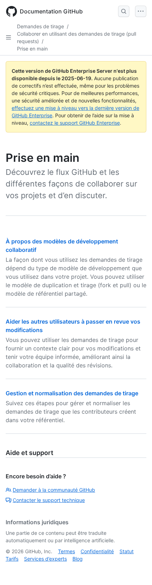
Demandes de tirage (40, 26)
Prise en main (32, 49)
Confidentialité (97, 551)
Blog (77, 559)
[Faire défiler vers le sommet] (136, 569)
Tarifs (12, 559)
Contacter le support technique (49, 500)
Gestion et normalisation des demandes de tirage (72, 393)
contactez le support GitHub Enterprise (75, 123)
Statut (126, 551)
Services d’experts (45, 559)
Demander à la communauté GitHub (54, 490)
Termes (66, 551)
